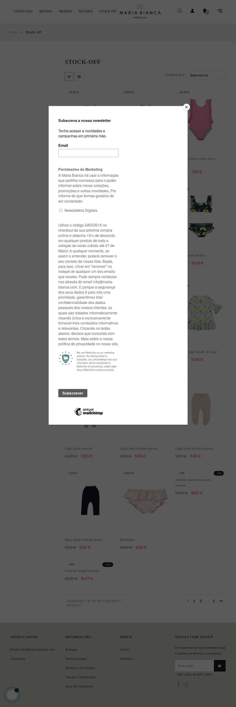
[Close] (186, 107)
